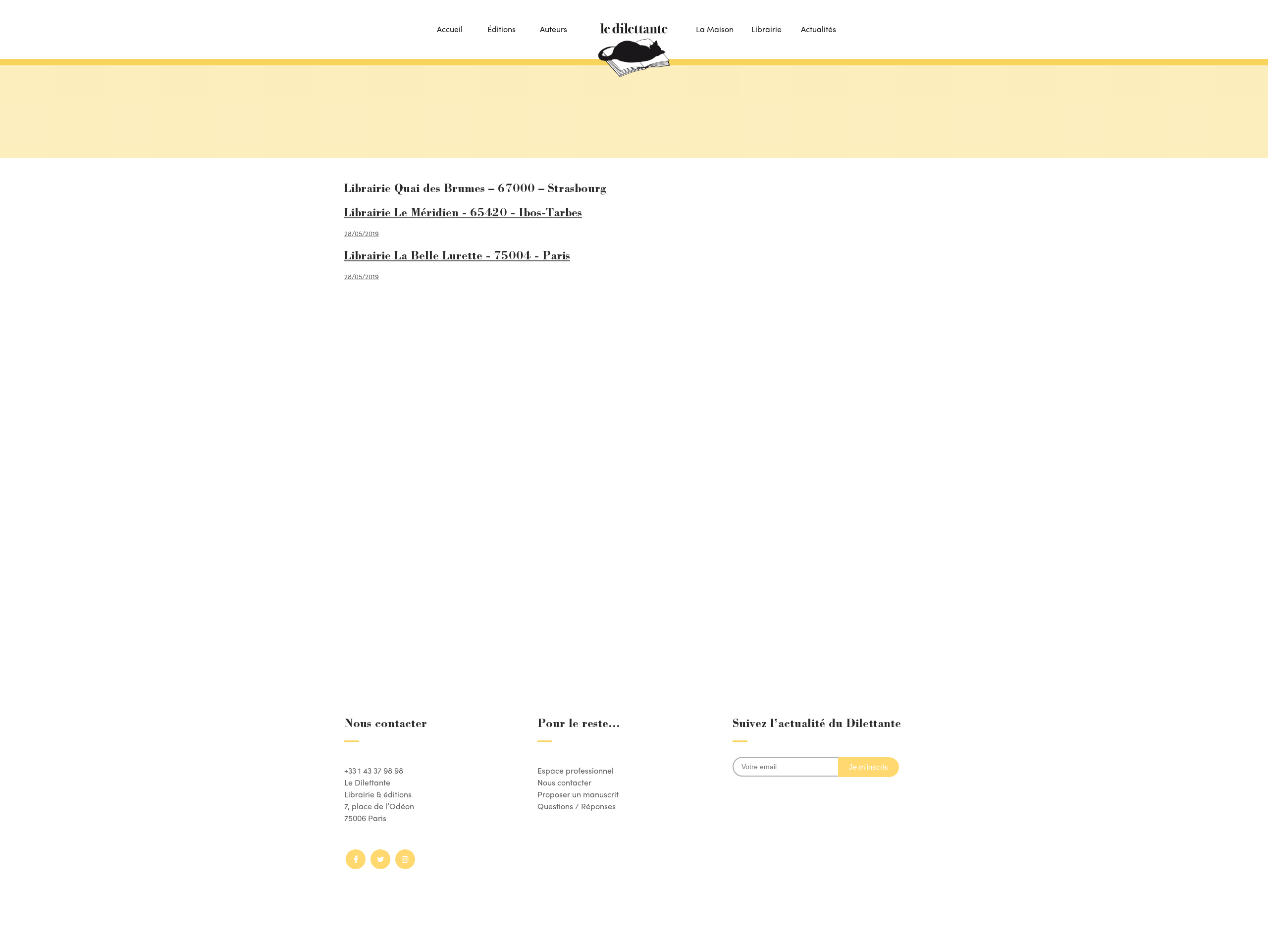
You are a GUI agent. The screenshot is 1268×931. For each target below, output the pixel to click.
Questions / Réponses (576, 806)
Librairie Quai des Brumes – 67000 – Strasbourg (475, 190)
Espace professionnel (575, 770)
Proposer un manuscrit (578, 794)
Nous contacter (564, 782)
